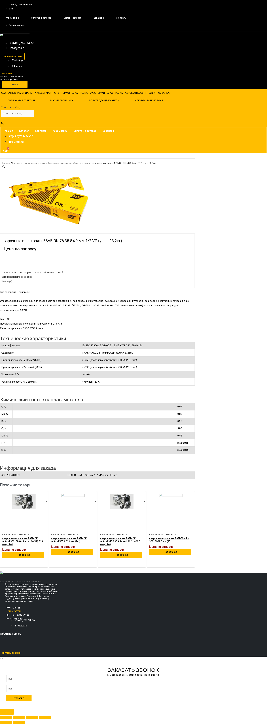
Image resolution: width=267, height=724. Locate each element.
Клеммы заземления (149, 100)
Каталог (24, 130)
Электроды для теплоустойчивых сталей (68, 163)
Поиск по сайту (10, 107)
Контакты (121, 18)
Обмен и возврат (72, 18)
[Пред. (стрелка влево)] (6, 722)
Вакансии (99, 18)
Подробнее (23, 554)
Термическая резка (74, 92)
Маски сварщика (62, 100)
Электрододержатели (104, 100)
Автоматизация (135, 92)
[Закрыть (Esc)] (6, 717)
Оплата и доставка (41, 18)
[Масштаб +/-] (45, 717)
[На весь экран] (32, 717)
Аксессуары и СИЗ (47, 92)
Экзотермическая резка (106, 92)
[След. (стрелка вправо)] (19, 722)
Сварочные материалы (17, 92)
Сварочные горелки (21, 100)
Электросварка (159, 92)
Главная (8, 130)
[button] (12, 56)
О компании (12, 18)
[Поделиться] (19, 717)
